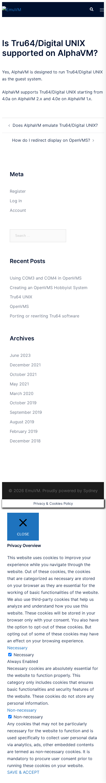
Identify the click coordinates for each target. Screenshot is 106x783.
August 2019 (22, 421)
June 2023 (20, 355)
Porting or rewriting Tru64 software (44, 315)
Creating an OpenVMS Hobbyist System (48, 287)
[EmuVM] (11, 9)
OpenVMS (19, 306)
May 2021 (19, 383)
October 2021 (23, 374)
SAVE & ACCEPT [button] (23, 772)
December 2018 (25, 440)
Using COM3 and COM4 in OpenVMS (46, 278)
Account (18, 210)
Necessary (24, 654)
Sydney (90, 490)
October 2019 (23, 402)
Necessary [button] (17, 647)
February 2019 (24, 431)
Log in (16, 200)
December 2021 (25, 364)
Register (18, 191)
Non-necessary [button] (22, 710)
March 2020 (21, 393)
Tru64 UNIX (21, 296)
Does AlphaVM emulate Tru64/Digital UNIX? (55, 125)
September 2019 (26, 412)
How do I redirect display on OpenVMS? (51, 140)
